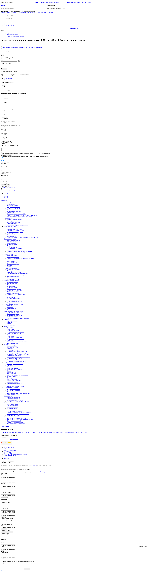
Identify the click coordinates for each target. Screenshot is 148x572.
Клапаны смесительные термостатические (18, 273)
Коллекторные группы (13, 314)
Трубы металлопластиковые (14, 330)
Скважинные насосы (12, 243)
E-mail (2, 479)
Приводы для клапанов (13, 276)
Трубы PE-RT (10, 329)
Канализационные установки (14, 248)
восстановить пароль (143, 546)
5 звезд (3, 190)
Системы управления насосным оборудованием (19, 251)
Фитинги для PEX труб (13, 350)
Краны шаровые (11, 261)
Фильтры (6, 296)
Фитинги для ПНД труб (13, 359)
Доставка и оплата (8, 23)
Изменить (3, 517)
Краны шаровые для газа (13, 262)
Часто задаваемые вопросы (11, 455)
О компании (7, 458)
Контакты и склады (9, 25)
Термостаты (10, 322)
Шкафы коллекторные (12, 316)
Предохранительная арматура (11, 280)
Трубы (5, 326)
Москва (3, 5)
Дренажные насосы (12, 241)
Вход (2, 551)
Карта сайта (7, 457)
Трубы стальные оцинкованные (15, 337)
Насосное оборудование (10, 239)
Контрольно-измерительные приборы (14, 304)
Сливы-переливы (11, 372)
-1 (1, 60)
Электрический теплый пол (14, 234)
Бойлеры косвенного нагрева (14, 219)
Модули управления (12, 321)
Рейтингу (6, 187)
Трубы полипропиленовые (14, 333)
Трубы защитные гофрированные (15, 332)
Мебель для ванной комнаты (14, 383)
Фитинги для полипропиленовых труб (17, 352)
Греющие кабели (11, 236)
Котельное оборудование (10, 202)
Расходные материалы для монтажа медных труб (19, 412)
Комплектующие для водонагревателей (17, 225)
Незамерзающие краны (13, 264)
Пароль (2, 487)
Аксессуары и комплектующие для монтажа (18, 393)
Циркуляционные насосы (13, 240)
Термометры (10, 307)
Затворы (9, 266)
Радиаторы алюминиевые (13, 227)
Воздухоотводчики (12, 287)
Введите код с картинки (7, 524)
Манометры (10, 305)
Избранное (40, 2)
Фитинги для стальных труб (14, 358)
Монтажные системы (12, 368)
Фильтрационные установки (14, 301)
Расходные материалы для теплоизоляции (18, 401)
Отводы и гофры (11, 373)
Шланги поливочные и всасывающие (17, 341)
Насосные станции (12, 244)
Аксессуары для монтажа (13, 415)
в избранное (4, 45)
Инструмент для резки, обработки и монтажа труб (20, 419)
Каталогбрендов (6, 197)
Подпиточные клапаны (13, 293)
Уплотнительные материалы (14, 411)
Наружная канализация (13, 391)
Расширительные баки (13, 257)
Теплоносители (11, 212)
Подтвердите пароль (6, 492)
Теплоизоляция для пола (13, 398)
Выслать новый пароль (6, 532)
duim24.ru (34, 465)
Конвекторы (10, 233)
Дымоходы (9, 209)
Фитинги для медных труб (14, 355)
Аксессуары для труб (12, 343)
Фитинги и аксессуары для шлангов (16, 361)
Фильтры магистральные (13, 300)
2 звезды (16, 190)
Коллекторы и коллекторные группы (13, 311)
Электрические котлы (12, 205)
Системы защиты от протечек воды (16, 294)
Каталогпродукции (7, 194)
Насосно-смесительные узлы (14, 315)
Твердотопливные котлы (13, 207)
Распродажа (4, 200)
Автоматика (7, 319)
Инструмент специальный (14, 421)
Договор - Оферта (8, 453)
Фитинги (6, 344)
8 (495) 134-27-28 (8, 16)
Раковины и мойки (12, 379)
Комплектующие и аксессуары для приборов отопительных (22, 237)
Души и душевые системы (14, 366)
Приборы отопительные (10, 226)
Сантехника (7, 362)
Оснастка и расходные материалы (16, 423)
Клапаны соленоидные (13, 279)
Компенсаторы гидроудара (14, 289)
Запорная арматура (9, 259)
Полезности (12, 187)
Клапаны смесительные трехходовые (16, 275)
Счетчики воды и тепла (13, 309)
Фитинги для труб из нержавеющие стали (18, 354)
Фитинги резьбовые (12, 346)
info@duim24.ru (14, 439)
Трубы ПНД (10, 340)
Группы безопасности (12, 286)
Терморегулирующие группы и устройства (18, 318)
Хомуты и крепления (12, 404)
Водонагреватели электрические (15, 221)
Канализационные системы (11, 387)
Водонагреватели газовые (13, 222)
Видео (5, 448)
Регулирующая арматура (10, 268)
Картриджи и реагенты (13, 302)
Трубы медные (10, 336)
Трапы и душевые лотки (13, 378)
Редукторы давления (12, 282)
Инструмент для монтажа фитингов (16, 418)
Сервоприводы (11, 325)
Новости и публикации (10, 450)
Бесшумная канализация (13, 390)
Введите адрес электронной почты (10, 520)
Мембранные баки (8, 254)
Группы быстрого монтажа (14, 211)
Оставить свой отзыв (6, 155)
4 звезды (7, 190)
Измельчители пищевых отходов (15, 386)
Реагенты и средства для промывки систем (18, 414)
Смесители (10, 365)
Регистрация (4, 496)
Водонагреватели (8, 218)
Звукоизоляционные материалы (15, 400)
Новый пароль (4, 508)
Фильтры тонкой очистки (13, 298)
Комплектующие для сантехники (15, 384)
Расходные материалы (9, 409)
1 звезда (21, 190)
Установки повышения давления (15, 250)
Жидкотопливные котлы (13, 208)
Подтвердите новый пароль (8, 512)
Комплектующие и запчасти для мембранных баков (20, 258)
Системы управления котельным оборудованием (19, 216)
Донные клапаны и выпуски (14, 369)
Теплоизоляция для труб (13, 397)
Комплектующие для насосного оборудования (19, 252)
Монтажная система (12, 408)
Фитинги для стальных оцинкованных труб (18, 357)
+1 (18, 60)
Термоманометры (11, 308)
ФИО (2, 474)
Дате (2, 187)
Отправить (3, 529)
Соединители (10, 348)
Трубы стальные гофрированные (15, 339)
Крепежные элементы (12, 405)
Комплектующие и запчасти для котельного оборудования (22, 215)
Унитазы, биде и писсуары (14, 380)
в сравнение (12, 45)
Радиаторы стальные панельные (15, 230)
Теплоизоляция (8, 396)
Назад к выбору (5, 426)
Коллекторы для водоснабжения (15, 312)
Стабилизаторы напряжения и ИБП (16, 214)
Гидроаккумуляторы (12, 255)
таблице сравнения (44, 472)
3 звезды (11, 190)
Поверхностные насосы (13, 246)
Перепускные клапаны (13, 291)
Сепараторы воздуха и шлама (14, 290)
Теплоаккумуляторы (12, 223)
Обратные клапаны (12, 283)
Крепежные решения (12, 407)
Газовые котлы (11, 204)
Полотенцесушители (12, 382)
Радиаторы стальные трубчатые (15, 232)
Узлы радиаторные (12, 271)
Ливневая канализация (13, 394)
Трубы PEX (10, 327)
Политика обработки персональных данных (15, 454)
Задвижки (9, 265)
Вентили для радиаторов (13, 269)
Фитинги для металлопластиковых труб (17, 351)
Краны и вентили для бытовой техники (17, 375)
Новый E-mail (4, 534)
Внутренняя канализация (13, 389)
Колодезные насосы (12, 247)
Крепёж (6, 403)
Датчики (9, 323)
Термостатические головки (14, 272)
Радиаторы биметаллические (14, 229)
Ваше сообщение (5, 569)
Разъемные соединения (13, 347)
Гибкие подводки (11, 376)
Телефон (3, 483)
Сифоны (9, 371)
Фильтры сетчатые (12, 297)
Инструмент (7, 416)
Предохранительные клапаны (14, 284)
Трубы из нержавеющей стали (15, 334)
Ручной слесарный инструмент (15, 422)
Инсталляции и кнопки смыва (15, 364)
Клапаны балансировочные (14, 277)
